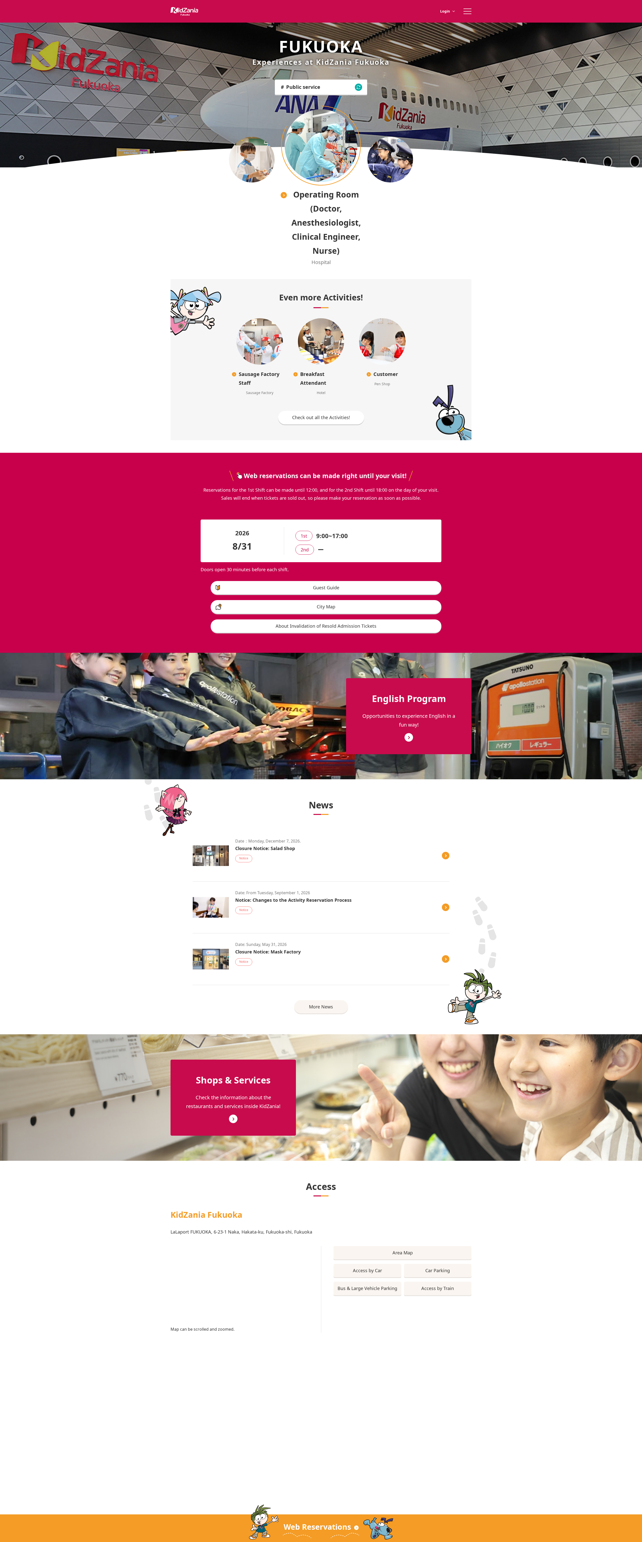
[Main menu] (467, 11)
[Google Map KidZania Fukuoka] (239, 1284)
